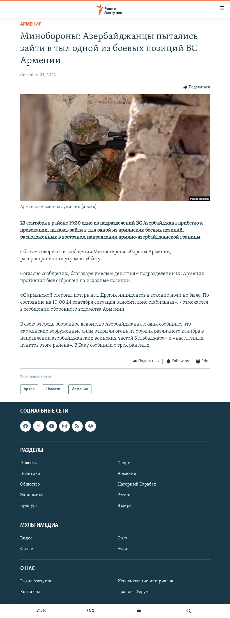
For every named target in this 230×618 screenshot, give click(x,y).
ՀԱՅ (41, 611)
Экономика (31, 495)
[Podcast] (90, 426)
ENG (90, 611)
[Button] (196, 87)
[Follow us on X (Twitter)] (38, 426)
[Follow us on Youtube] (51, 426)
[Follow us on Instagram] (64, 426)
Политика (30, 473)
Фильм (26, 548)
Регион (125, 495)
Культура (29, 505)
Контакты (30, 592)
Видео (26, 538)
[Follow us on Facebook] (25, 426)
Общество (30, 484)
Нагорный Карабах (137, 484)
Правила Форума (134, 592)
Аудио (124, 548)
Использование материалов (145, 581)
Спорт (124, 463)
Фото (122, 538)
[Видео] (139, 611)
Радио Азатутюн (36, 581)
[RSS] (77, 426)
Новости (28, 463)
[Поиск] (188, 611)
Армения (31, 24)
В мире (125, 505)
